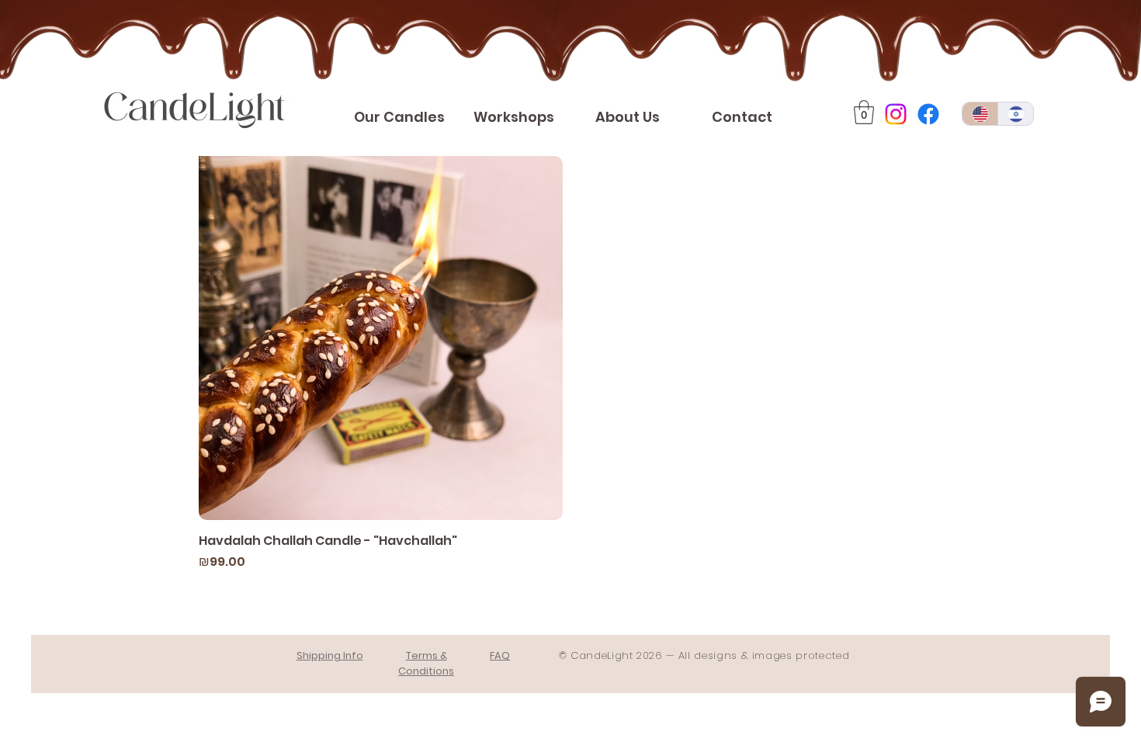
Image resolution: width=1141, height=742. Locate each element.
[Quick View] (381, 338)
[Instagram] (896, 114)
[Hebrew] (1015, 113)
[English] (979, 113)
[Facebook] (928, 114)
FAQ (500, 655)
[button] (864, 112)
